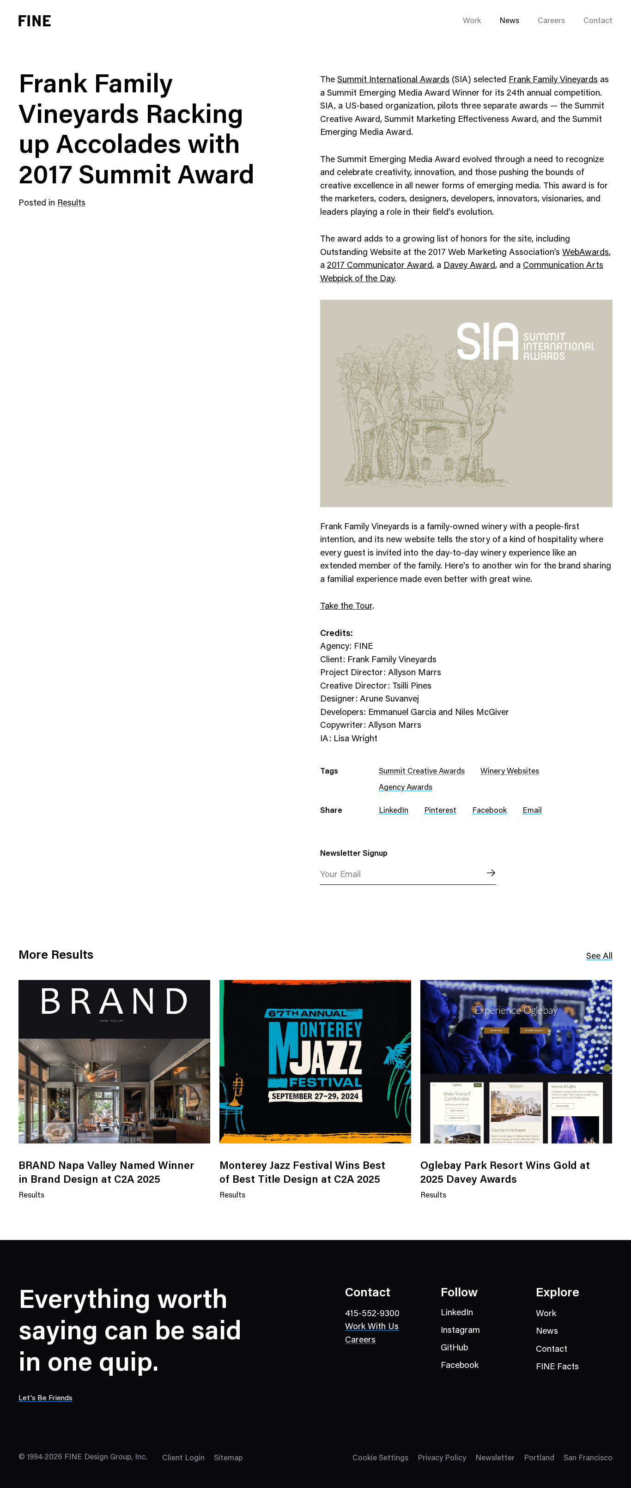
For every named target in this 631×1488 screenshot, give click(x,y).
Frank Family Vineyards (553, 80)
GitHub (454, 1348)
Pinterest (440, 811)
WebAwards (585, 252)
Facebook (489, 811)
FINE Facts (557, 1367)
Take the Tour (346, 606)
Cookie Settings (380, 1459)
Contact (598, 21)
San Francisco (588, 1459)
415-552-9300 (372, 1314)
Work (546, 1314)
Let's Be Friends (45, 1398)
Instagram (460, 1330)
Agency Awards (405, 788)
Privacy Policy (442, 1459)
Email (532, 811)
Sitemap (228, 1459)
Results (71, 203)
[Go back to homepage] (34, 21)
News (509, 21)
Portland (539, 1459)
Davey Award (469, 265)
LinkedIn (393, 811)
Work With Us (372, 1327)
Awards (434, 80)
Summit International (378, 80)
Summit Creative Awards (422, 772)
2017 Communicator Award (379, 265)
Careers (551, 21)
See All (599, 956)
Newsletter (495, 1459)
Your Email (340, 875)
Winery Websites (509, 772)
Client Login (183, 1459)
